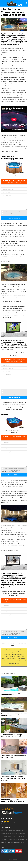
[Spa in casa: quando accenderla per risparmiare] (14, 746)
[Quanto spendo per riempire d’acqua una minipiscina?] (14, 725)
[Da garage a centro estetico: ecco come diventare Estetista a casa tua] (14, 767)
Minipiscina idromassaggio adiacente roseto (11, 694)
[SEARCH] (26, 3)
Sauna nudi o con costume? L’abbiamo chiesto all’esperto (12, 800)
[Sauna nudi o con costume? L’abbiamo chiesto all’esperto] (14, 790)
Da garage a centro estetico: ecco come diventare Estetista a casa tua (14, 778)
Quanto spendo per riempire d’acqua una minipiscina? (12, 735)
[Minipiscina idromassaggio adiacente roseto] (14, 683)
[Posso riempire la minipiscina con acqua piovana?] (14, 704)
